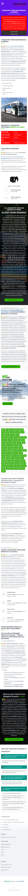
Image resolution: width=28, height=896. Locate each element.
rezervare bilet (11, 366)
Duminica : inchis (4, 869)
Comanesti (4, 440)
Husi (9, 447)
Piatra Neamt (15, 453)
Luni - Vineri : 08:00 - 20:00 (6, 864)
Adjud (3, 429)
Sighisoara (8, 460)
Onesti (20, 450)
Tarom (2, 849)
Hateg (20, 445)
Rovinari (17, 458)
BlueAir (2, 854)
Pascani (3, 453)
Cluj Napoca (23, 437)
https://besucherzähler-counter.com (8, 837)
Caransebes (16, 437)
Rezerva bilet (7, 403)
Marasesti (4, 450)
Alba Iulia (11, 429)
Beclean (12, 432)
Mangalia (20, 447)
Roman (12, 458)
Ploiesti (3, 455)
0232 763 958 (14, 31)
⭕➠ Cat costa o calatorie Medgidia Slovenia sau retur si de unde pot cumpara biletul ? (13, 777)
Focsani (19, 442)
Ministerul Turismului (5, 847)
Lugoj (16, 447)
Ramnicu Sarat (15, 455)
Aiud (7, 429)
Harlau (16, 445)
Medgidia (9, 450)
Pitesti (21, 453)
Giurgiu (3, 445)
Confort (9, 600)
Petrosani (9, 453)
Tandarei (3, 463)
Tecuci (18, 466)
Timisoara (24, 466)
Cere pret (17, 140)
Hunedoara (4, 447)
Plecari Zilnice (10, 609)
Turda (12, 468)
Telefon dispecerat (15, 190)
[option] (9, 881)
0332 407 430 (14, 34)
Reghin (3, 458)
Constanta (10, 440)
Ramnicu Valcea (22, 455)
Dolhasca (4, 442)
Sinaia (13, 460)
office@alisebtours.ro (7, 829)
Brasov (7, 434)
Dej (19, 440)
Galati (23, 442)
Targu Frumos (10, 463)
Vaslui (16, 468)
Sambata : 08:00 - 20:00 (5, 867)
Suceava (23, 460)
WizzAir (2, 852)
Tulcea (7, 468)
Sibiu (3, 460)
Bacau (3, 432)
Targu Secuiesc (12, 466)
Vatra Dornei (21, 468)
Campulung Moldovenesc (7, 437)
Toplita (3, 468)
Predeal (8, 455)
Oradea (24, 450)
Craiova (15, 440)
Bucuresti (13, 434)
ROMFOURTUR (5, 396)
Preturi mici (10, 617)
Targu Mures (22, 463)
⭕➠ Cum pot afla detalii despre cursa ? (12, 767)
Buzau (17, 434)
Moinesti (15, 450)
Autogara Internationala (5, 844)
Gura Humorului (10, 445)
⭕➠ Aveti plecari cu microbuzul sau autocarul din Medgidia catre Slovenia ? (13, 756)
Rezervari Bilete (11, 592)
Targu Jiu (16, 463)
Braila (3, 434)
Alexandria (17, 429)
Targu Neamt (4, 466)
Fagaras (9, 442)
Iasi (12, 447)
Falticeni (14, 442)
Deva (23, 440)
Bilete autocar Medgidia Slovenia (12, 311)
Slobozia (17, 460)
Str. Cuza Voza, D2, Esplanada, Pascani (10, 819)
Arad (22, 429)
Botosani (22, 432)
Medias (3, 471)
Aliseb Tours (4, 215)
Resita (8, 458)
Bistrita (16, 432)
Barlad (7, 432)
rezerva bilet (14, 300)
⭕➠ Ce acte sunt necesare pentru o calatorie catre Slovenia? (13, 789)
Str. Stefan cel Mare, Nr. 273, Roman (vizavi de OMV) (13, 822)
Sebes (22, 458)
